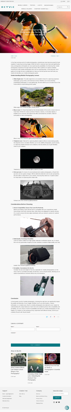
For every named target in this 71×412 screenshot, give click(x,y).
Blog (20, 396)
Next (58, 56)
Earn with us (22, 393)
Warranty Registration (7, 1)
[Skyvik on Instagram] (54, 402)
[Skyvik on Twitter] (57, 402)
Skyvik (7, 407)
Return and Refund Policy (41, 396)
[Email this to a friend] (58, 316)
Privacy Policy (39, 398)
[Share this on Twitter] (46, 316)
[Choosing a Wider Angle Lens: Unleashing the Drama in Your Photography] (35, 363)
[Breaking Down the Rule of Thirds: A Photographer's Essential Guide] (52, 358)
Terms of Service (40, 400)
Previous (53, 56)
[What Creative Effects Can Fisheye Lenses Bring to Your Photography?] (18, 359)
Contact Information (6, 396)
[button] (23, 5)
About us (38, 393)
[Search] (68, 7)
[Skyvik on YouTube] (59, 402)
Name (12, 326)
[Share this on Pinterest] (54, 316)
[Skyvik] (7, 7)
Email (37, 326)
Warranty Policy (5, 400)
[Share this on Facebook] (50, 316)
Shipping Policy (39, 403)
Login (63, 1)
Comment (13, 332)
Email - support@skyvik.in (8, 393)
